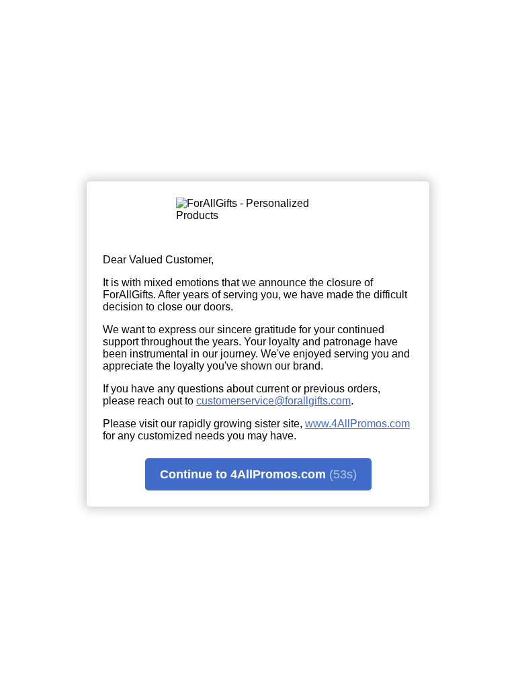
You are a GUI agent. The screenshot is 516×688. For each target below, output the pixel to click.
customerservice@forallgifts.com (273, 400)
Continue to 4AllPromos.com (258, 474)
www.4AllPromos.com (357, 423)
